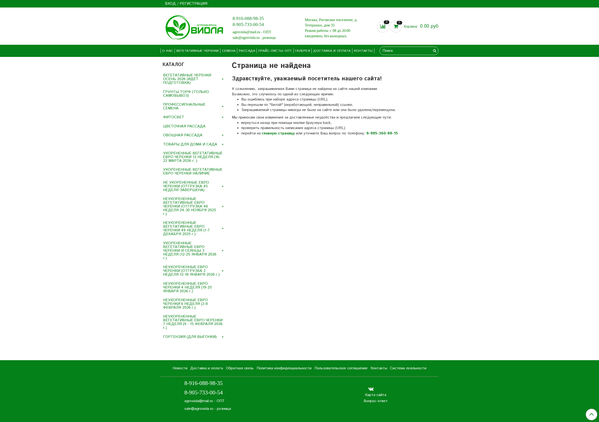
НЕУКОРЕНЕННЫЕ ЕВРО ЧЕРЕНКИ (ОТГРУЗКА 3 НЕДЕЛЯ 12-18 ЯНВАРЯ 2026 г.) (191, 270)
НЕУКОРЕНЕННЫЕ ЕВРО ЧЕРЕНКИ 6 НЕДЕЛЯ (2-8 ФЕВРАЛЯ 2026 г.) (185, 303)
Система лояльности (408, 368)
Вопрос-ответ (376, 401)
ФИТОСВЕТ (173, 117)
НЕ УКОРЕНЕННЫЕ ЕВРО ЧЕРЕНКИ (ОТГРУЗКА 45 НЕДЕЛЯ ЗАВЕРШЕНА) (186, 186)
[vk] (371, 388)
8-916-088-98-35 (248, 18)
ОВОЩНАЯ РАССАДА (182, 135)
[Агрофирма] (193, 27)
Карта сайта (375, 395)
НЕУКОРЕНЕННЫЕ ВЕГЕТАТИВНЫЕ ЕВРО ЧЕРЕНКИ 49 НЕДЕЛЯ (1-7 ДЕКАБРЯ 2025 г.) (186, 228)
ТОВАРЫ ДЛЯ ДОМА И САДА (190, 144)
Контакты (363, 50)
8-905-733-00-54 (248, 24)
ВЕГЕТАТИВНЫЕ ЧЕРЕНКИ (197, 50)
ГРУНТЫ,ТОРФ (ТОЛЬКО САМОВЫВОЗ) (186, 93)
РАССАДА (247, 50)
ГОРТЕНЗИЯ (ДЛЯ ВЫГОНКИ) (190, 337)
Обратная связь (240, 368)
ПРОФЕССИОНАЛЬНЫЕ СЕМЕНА (184, 106)
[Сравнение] (383, 26)
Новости (180, 368)
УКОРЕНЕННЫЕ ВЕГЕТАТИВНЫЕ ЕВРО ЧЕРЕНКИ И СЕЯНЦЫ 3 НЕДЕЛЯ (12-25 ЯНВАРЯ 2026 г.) (189, 251)
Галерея (302, 50)
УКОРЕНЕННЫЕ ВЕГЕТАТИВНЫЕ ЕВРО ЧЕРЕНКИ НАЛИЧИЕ (193, 171)
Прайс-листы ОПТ (275, 50)
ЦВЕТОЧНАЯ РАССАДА (184, 126)
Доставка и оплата (332, 50)
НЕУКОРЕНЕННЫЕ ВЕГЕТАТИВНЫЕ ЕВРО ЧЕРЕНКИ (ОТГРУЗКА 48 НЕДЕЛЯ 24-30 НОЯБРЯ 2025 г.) (189, 206)
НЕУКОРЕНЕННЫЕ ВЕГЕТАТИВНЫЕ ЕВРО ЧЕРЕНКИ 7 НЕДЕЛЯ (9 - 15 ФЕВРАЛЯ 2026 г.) (193, 322)
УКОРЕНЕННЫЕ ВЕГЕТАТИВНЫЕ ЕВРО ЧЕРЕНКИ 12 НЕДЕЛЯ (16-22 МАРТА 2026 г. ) (193, 157)
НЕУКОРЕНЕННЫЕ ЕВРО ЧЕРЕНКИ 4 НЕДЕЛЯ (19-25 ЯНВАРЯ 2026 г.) (187, 287)
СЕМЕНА (229, 50)
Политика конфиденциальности (284, 368)
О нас (167, 50)
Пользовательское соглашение (341, 368)
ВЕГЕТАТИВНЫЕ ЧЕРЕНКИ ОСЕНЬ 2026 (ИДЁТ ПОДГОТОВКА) (187, 79)
